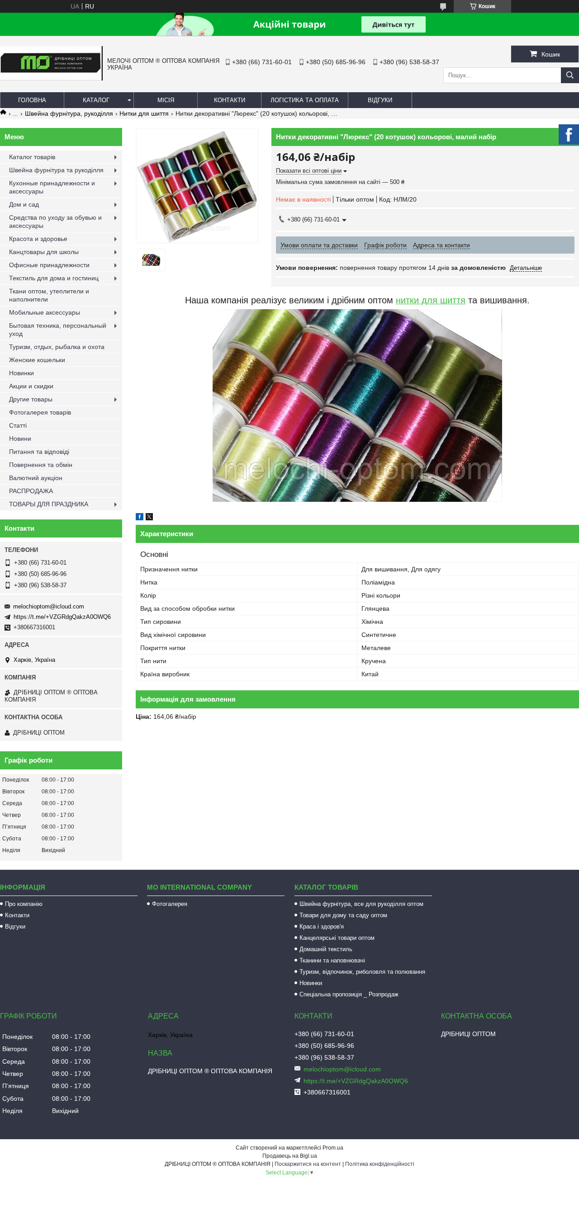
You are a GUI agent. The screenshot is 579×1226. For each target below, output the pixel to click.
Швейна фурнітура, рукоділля (69, 113)
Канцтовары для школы (44, 251)
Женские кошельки (37, 359)
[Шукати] (570, 75)
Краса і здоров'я (321, 926)
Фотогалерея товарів (40, 412)
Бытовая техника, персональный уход (57, 329)
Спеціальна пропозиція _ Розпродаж (349, 994)
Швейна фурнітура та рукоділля (56, 170)
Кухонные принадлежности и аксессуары (52, 187)
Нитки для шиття (144, 113)
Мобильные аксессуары (44, 312)
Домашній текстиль (325, 949)
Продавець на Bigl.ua (289, 1156)
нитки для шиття (430, 300)
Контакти (229, 100)
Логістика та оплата (305, 100)
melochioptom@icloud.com (48, 606)
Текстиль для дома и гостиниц (54, 278)
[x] (149, 518)
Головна (32, 100)
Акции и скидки (31, 386)
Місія (165, 100)
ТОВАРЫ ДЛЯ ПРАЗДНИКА (48, 504)
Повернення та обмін (40, 464)
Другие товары (30, 399)
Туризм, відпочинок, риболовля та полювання (362, 971)
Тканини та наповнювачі (332, 960)
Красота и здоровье (38, 238)
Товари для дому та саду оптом (343, 915)
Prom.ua (333, 1148)
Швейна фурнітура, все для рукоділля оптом (361, 904)
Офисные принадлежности (49, 265)
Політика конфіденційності (379, 1164)
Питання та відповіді (39, 451)
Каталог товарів (32, 156)
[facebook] (139, 518)
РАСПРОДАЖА (31, 491)
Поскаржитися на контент (308, 1164)
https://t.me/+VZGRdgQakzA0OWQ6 (62, 616)
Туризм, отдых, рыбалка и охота (56, 346)
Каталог (96, 100)
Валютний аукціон (35, 477)
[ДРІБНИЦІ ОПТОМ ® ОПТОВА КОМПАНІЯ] (51, 78)
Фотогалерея (169, 904)
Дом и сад (24, 204)
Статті (18, 425)
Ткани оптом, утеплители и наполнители (49, 295)
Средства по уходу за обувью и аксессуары (55, 221)
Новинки (21, 373)
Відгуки (380, 100)
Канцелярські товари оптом (337, 937)
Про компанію (24, 904)
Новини (20, 438)
